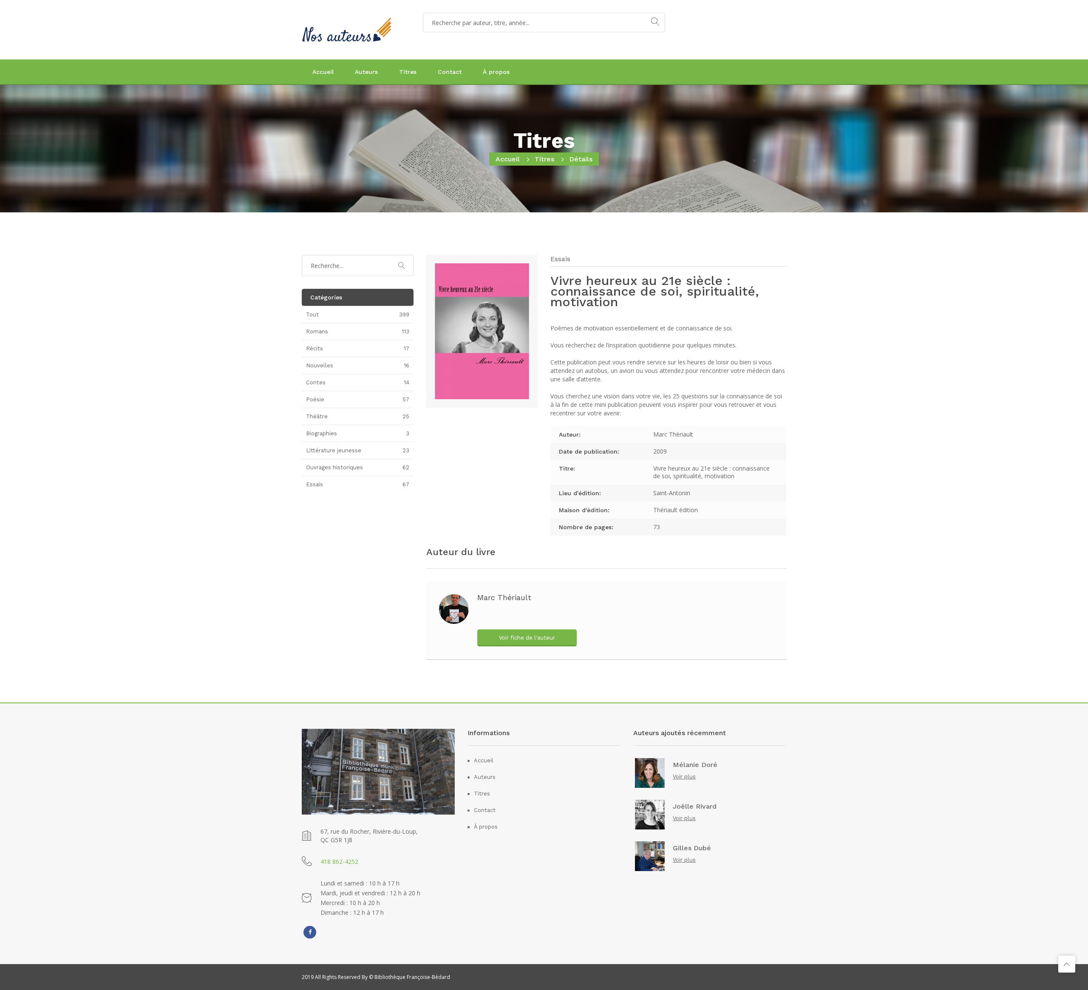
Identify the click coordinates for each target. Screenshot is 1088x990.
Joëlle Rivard (695, 806)
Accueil (323, 71)
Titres (407, 71)
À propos (496, 71)
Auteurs (366, 71)
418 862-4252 (339, 861)
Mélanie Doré (695, 765)
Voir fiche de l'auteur (527, 638)
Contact (450, 71)
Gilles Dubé (692, 848)
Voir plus (684, 776)
